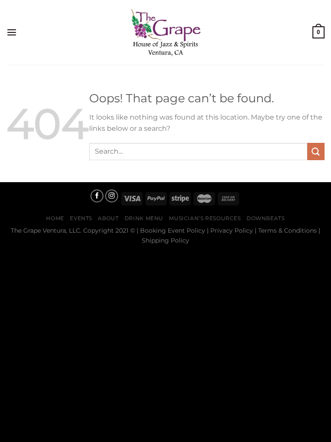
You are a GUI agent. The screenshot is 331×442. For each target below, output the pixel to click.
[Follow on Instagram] (111, 195)
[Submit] (316, 151)
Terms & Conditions (287, 230)
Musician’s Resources (204, 218)
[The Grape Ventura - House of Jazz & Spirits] (165, 32)
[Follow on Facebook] (97, 195)
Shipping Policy (165, 240)
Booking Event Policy (172, 230)
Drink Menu (144, 218)
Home (55, 218)
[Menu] (11, 32)
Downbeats (266, 218)
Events (81, 218)
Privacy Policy (231, 230)
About (108, 218)
